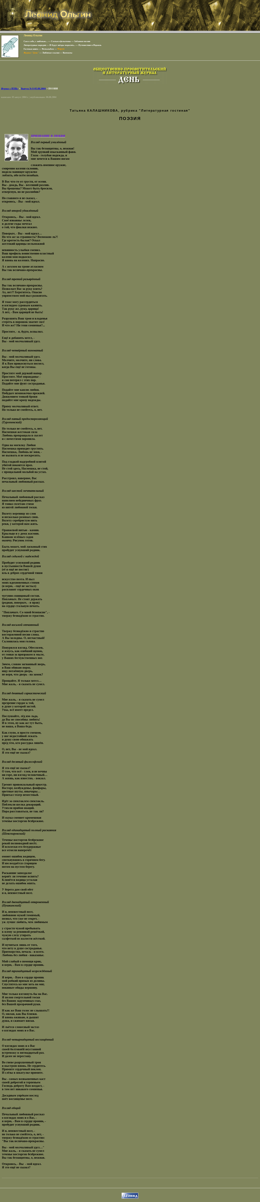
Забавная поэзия (82, 41)
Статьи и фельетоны (61, 41)
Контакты (67, 53)
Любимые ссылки (50, 53)
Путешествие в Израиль (89, 45)
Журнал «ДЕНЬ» (9, 88)
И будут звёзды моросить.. (62, 45)
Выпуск (33, 88)
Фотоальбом (48, 49)
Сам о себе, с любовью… (36, 41)
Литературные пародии (35, 45)
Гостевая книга (31, 49)
